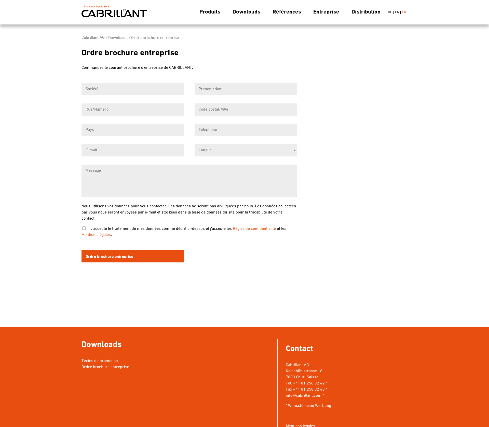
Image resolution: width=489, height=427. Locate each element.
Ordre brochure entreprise (155, 38)
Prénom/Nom (211, 89)
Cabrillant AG (114, 12)
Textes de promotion (100, 361)
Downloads (246, 12)
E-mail (91, 150)
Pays (90, 129)
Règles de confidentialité (254, 228)
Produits (209, 12)
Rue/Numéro (97, 109)
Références (287, 12)
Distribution (366, 12)
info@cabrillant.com (303, 395)
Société (92, 89)
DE (390, 12)
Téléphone (208, 129)
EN (397, 12)
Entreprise (326, 12)
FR (404, 12)
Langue (205, 150)
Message (93, 171)
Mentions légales (96, 234)
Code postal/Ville (213, 109)
